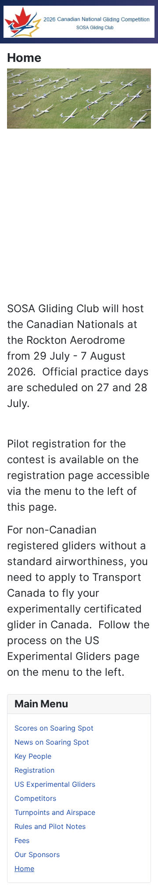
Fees (21, 840)
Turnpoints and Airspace (54, 812)
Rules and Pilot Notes (50, 826)
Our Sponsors (37, 854)
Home (24, 868)
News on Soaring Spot (51, 742)
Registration (34, 770)
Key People (32, 756)
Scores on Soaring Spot (53, 728)
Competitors (35, 798)
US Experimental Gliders (54, 784)
